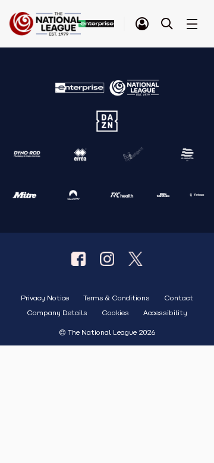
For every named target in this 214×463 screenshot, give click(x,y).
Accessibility (165, 313)
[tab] (142, 24)
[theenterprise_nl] (107, 259)
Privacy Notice (45, 298)
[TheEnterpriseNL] (78, 259)
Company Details (57, 313)
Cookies (115, 313)
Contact (178, 298)
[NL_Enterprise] (135, 259)
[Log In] (142, 23)
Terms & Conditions (116, 298)
